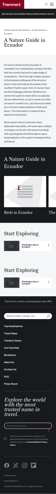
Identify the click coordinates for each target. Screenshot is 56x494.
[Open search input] (46, 4)
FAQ (6, 376)
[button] (52, 4)
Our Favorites (11, 348)
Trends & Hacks (13, 340)
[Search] (48, 315)
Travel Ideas (10, 333)
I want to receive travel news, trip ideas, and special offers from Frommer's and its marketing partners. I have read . (29, 440)
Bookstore (10, 355)
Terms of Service (10, 481)
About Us (9, 362)
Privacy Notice (10, 475)
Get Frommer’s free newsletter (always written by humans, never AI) (28, 14)
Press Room (11, 384)
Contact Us (10, 369)
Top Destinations (13, 326)
